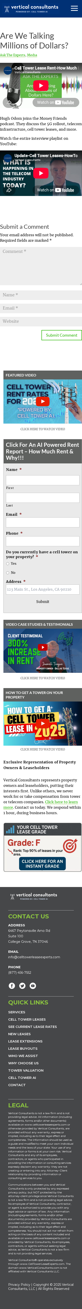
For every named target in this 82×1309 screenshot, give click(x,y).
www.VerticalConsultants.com (39, 1267)
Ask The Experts (12, 55)
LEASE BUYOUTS (23, 1048)
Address (16, 581)
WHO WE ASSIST (23, 1056)
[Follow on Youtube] (32, 985)
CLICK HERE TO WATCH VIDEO (42, 429)
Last (9, 505)
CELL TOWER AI (22, 1077)
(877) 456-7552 (19, 973)
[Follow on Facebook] (11, 985)
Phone (14, 533)
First (10, 488)
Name (14, 469)
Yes (13, 563)
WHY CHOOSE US (23, 1063)
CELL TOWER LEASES (27, 1019)
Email (14, 514)
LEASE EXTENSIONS (25, 1041)
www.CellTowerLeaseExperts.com (42, 1264)
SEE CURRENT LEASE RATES (32, 1026)
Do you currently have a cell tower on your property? (42, 554)
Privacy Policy (19, 1285)
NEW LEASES (19, 1034)
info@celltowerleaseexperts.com (34, 957)
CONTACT (17, 1085)
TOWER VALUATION (26, 1070)
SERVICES (16, 1012)
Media (32, 55)
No (13, 572)
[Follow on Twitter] (22, 985)
